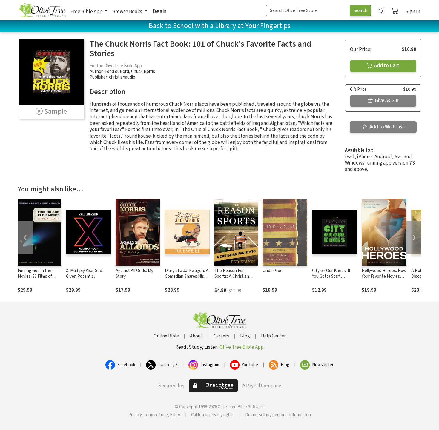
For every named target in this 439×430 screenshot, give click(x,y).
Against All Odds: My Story (134, 274)
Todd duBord (117, 71)
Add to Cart (386, 65)
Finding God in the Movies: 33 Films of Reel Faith (35, 276)
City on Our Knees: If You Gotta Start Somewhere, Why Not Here (332, 279)
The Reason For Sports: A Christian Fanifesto (231, 276)
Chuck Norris (143, 71)
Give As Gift (386, 100)
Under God (273, 271)
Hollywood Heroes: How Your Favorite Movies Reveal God (384, 276)
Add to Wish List (386, 126)
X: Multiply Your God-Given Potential (85, 274)
